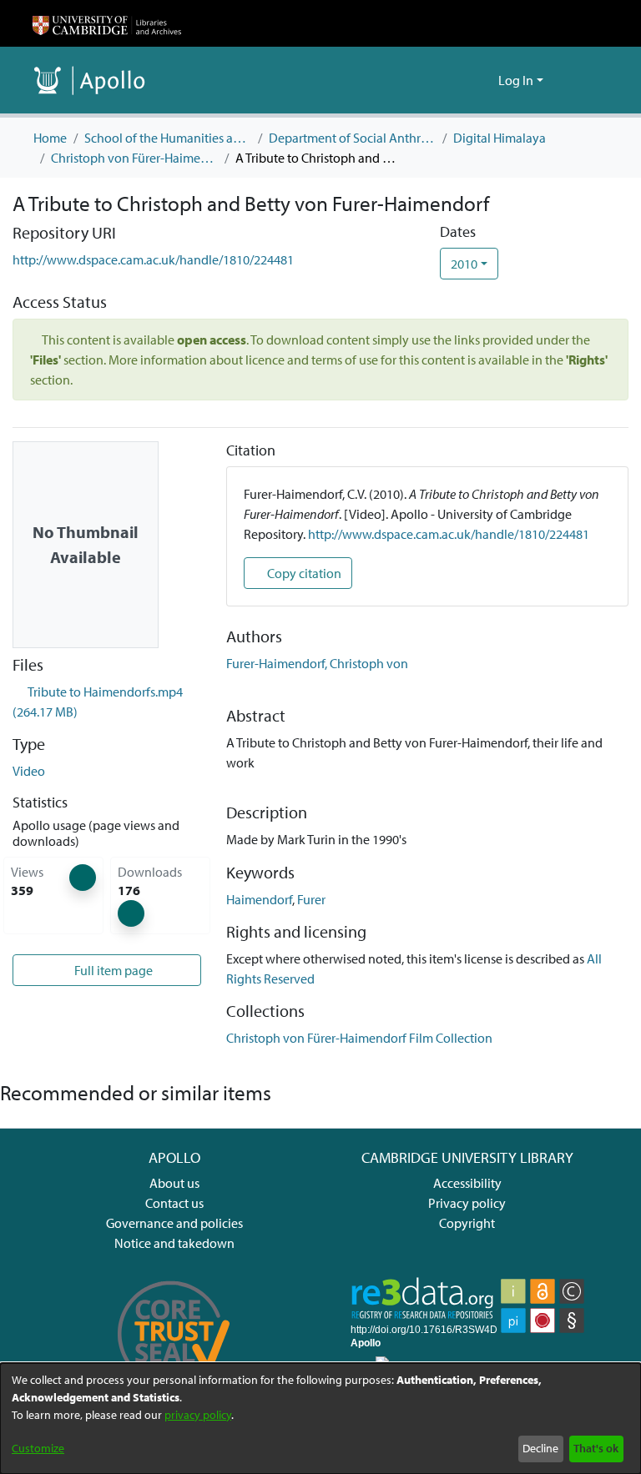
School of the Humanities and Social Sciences (167, 137)
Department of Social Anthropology (352, 137)
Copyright (467, 1223)
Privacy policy (467, 1203)
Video (29, 770)
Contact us (174, 1203)
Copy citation (303, 573)
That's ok (595, 1448)
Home (50, 137)
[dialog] (320, 1418)
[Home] (107, 23)
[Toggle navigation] (585, 80)
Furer (311, 899)
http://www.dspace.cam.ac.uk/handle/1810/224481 (153, 259)
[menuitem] (482, 80)
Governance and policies (174, 1223)
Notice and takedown (174, 1243)
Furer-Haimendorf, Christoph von (317, 663)
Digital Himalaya (499, 137)
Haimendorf (259, 899)
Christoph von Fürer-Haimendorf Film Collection (134, 157)
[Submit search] (458, 80)
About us (174, 1183)
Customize (38, 1448)
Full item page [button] (112, 970)
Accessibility (467, 1183)
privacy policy (197, 1414)
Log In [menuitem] (515, 80)
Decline (540, 1448)
